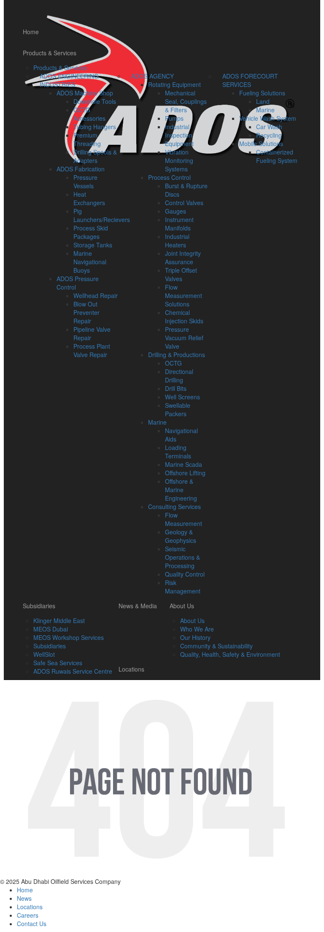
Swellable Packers (177, 409)
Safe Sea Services (57, 662)
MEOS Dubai (50, 629)
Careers (27, 915)
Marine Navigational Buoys (89, 261)
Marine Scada (183, 464)
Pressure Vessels (85, 181)
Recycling (269, 135)
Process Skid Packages (90, 232)
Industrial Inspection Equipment (179, 135)
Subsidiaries (39, 605)
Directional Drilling (179, 375)
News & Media (138, 605)
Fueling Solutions (262, 93)
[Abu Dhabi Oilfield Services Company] (159, 10)
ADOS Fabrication (81, 169)
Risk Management (182, 586)
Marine (157, 422)
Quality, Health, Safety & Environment (230, 654)
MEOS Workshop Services (68, 637)
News (24, 898)
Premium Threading (87, 139)
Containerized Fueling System (276, 156)
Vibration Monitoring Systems (179, 160)
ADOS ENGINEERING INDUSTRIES (69, 80)
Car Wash (269, 126)
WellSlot (44, 654)
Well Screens (182, 397)
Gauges (175, 211)
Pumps (174, 118)
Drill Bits (175, 388)
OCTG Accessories (89, 114)
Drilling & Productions (176, 354)
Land (263, 101)
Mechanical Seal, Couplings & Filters (186, 101)
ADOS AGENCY (152, 76)
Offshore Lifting (185, 473)
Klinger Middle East (59, 620)
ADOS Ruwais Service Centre (72, 671)
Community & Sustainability (216, 646)
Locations (131, 669)
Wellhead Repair (95, 295)
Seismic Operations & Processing (182, 557)
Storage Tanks (92, 245)
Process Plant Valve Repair (91, 350)
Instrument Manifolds (179, 223)
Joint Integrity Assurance (183, 257)
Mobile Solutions (261, 143)
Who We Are (197, 629)
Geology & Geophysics (180, 536)
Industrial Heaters (177, 240)
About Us (182, 605)
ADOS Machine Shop (85, 93)
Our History (195, 637)
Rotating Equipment (174, 84)
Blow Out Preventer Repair (86, 312)
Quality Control (185, 574)
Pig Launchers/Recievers (101, 215)
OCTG (173, 363)
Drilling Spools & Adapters (95, 156)
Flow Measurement (183, 519)
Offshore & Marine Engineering (181, 489)
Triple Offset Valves (181, 274)
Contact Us (31, 923)
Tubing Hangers (94, 126)
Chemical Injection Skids (184, 316)
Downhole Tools (94, 101)
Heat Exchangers (89, 198)
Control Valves (184, 202)
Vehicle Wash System (267, 118)
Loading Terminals (178, 451)
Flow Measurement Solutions (183, 295)
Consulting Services (174, 506)
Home (31, 31)
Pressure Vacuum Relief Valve (184, 337)
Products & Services (49, 53)
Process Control (169, 177)
